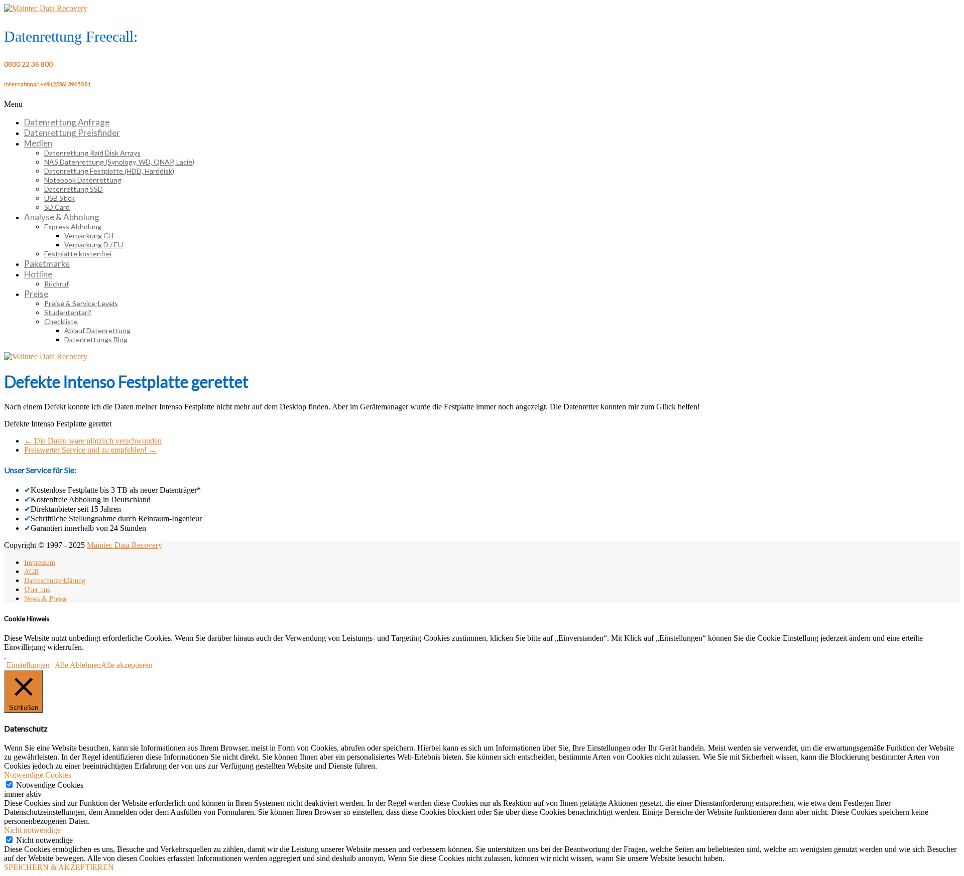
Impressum (39, 562)
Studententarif (67, 312)
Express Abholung (72, 226)
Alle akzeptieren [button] (127, 665)
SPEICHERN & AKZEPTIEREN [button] (59, 867)
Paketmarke (47, 263)
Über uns (37, 590)
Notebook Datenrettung (83, 180)
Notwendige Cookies (49, 785)
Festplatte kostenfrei (77, 253)
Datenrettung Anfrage (66, 122)
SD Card (57, 207)
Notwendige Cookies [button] (37, 775)
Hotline (38, 274)
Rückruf (56, 283)
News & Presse (45, 599)
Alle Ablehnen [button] (78, 665)
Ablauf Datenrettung (97, 330)
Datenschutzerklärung (54, 581)
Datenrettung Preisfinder (72, 132)
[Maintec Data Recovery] (45, 356)
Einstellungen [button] (28, 665)
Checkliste (61, 321)
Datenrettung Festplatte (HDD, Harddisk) (109, 171)
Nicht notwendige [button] (32, 830)
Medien (38, 143)
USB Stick (59, 198)
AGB (31, 571)
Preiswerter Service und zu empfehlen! (90, 450)
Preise (36, 293)
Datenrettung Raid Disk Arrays (92, 153)
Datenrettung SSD (73, 189)
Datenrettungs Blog (96, 339)
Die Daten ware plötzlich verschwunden (93, 440)
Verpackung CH (88, 235)
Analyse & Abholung (61, 217)
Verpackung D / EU (93, 244)
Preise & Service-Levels (81, 303)
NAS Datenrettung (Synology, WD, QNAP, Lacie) (119, 162)
